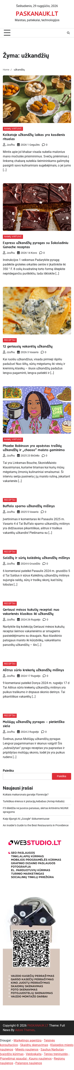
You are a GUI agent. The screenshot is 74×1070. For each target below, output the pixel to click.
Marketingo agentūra (28, 1040)
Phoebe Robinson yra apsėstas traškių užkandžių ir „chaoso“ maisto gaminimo (34, 448)
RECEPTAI (9, 340)
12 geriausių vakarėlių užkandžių (28, 346)
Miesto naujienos (26, 1049)
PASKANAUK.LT (37, 13)
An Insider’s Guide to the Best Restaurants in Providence (35, 825)
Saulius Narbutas (52, 1049)
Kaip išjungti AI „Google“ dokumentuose (26, 818)
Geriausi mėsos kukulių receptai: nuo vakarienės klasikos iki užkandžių (31, 611)
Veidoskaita (34, 1054)
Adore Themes (25, 1030)
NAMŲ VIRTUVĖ (13, 128)
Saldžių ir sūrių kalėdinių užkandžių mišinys (36, 558)
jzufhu (10, 144)
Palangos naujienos (28, 1063)
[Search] (68, 33)
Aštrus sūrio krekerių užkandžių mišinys (33, 670)
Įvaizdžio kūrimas (12, 1054)
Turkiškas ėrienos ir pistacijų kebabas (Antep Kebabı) (34, 801)
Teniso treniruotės (56, 1054)
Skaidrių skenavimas (34, 1045)
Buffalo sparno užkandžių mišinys (29, 506)
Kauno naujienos (40, 1058)
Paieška (8, 770)
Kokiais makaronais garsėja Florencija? (26, 794)
